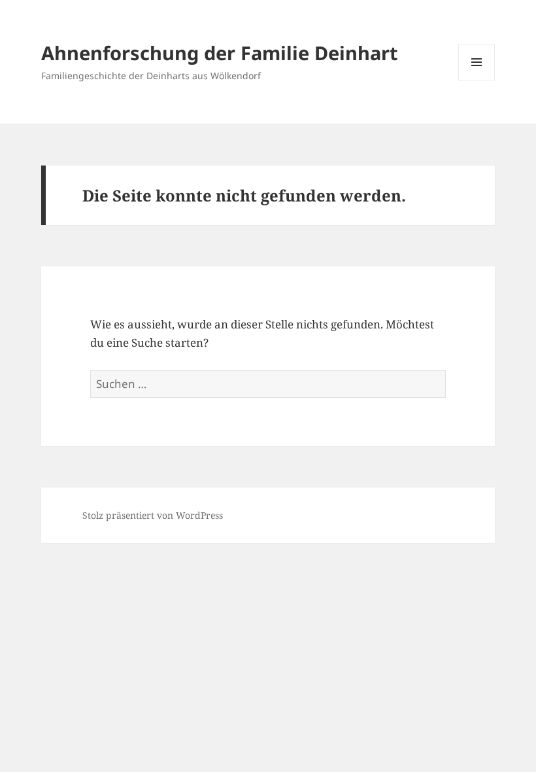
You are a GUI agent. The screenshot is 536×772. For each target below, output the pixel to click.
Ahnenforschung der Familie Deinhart (219, 52)
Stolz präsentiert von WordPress (152, 515)
